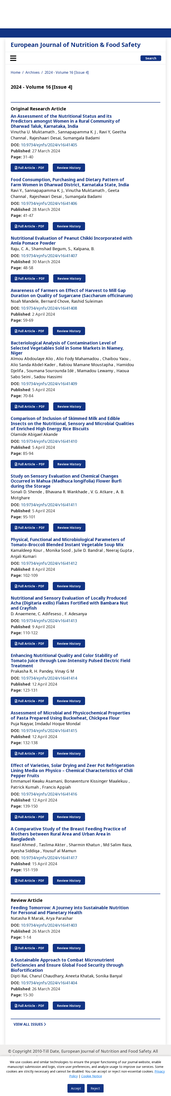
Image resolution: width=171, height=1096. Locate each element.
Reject (95, 1088)
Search (150, 58)
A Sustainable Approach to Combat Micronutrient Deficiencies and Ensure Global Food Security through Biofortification (67, 965)
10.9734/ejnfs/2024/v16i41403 (49, 925)
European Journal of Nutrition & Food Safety (75, 44)
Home (15, 72)
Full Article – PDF (31, 278)
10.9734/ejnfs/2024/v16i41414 (49, 678)
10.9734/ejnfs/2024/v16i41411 (49, 504)
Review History (69, 168)
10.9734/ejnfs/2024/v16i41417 (49, 857)
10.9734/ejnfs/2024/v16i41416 (49, 794)
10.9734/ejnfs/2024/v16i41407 (49, 255)
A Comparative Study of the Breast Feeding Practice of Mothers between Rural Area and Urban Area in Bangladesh (68, 834)
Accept (76, 1088)
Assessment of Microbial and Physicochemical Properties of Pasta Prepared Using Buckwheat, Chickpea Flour (70, 715)
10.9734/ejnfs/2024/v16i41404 (49, 982)
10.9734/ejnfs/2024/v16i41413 (49, 620)
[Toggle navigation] (13, 58)
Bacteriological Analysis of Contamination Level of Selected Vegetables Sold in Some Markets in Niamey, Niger (67, 348)
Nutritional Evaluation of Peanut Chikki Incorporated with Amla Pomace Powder (71, 240)
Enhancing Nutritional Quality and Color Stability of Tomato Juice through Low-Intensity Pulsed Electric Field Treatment (70, 661)
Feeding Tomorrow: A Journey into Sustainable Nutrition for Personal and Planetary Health (70, 910)
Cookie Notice (91, 1076)
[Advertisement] (85, 13)
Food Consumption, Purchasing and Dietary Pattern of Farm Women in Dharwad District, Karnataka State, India (70, 182)
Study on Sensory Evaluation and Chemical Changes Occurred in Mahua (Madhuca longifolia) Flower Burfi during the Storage (66, 481)
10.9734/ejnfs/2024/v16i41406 (49, 203)
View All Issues (29, 1024)
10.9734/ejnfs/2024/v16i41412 (49, 563)
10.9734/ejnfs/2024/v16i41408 (49, 308)
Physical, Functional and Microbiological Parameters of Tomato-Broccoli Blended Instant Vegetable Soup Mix (68, 542)
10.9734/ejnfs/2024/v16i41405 (49, 144)
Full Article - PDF (30, 168)
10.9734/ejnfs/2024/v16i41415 (49, 730)
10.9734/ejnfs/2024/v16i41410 (49, 441)
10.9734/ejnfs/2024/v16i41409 (49, 383)
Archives (32, 72)
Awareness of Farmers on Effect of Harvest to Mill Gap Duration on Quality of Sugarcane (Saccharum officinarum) (72, 293)
